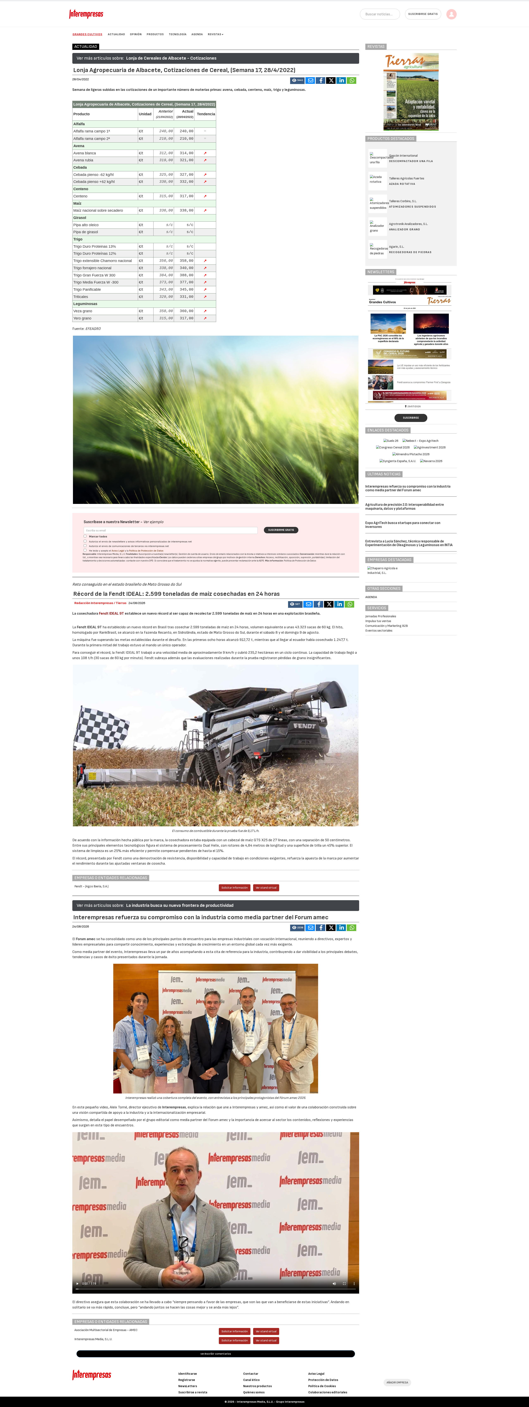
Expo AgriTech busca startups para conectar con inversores (402, 525)
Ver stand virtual (266, 887)
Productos (155, 34)
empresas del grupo (213, 557)
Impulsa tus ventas (378, 621)
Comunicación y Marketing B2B (386, 626)
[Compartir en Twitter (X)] (331, 80)
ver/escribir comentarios (215, 1353)
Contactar (250, 1374)
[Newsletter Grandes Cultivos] (411, 340)
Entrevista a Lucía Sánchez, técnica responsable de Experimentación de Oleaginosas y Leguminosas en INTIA (409, 543)
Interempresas (174, 1107)
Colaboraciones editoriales (327, 1392)
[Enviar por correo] (310, 80)
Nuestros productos (257, 1386)
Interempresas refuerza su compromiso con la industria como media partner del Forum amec (407, 488)
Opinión (136, 34)
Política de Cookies (322, 1386)
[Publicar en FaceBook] (320, 80)
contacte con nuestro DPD (139, 560)
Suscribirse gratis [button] (423, 14)
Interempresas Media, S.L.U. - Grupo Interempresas (270, 1401)
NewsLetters (187, 1386)
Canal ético (251, 1380)
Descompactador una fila (411, 161)
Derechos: (260, 557)
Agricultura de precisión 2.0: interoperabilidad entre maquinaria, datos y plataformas (404, 507)
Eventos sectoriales (378, 631)
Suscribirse (411, 417)
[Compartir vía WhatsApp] (351, 80)
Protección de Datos (323, 1380)
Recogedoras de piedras (410, 252)
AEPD (261, 560)
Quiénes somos (253, 1392)
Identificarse (187, 1374)
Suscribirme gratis (281, 530)
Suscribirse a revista (192, 1392)
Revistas (214, 34)
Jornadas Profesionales (380, 616)
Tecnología (178, 34)
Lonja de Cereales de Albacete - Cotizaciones (171, 58)
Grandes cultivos (87, 34)
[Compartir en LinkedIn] (341, 80)
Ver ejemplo (153, 522)
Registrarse (186, 1380)
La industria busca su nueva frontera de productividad (180, 905)
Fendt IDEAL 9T (111, 613)
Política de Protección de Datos (146, 550)
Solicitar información (235, 887)
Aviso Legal (118, 550)
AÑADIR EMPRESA (397, 1382)
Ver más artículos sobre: (100, 58)
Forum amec (85, 939)
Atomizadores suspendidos (412, 206)
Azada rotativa (402, 184)
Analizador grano (404, 229)
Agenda (197, 34)
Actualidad (116, 34)
